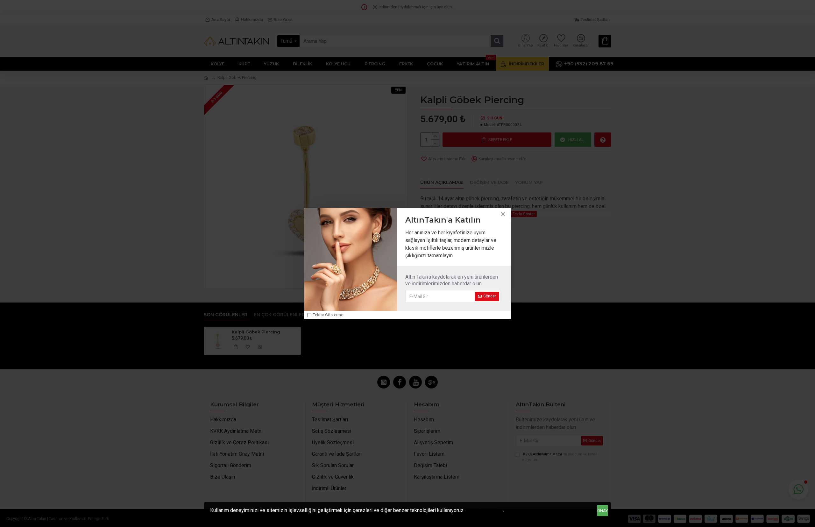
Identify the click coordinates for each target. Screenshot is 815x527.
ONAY (602, 510)
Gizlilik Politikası (484, 510)
